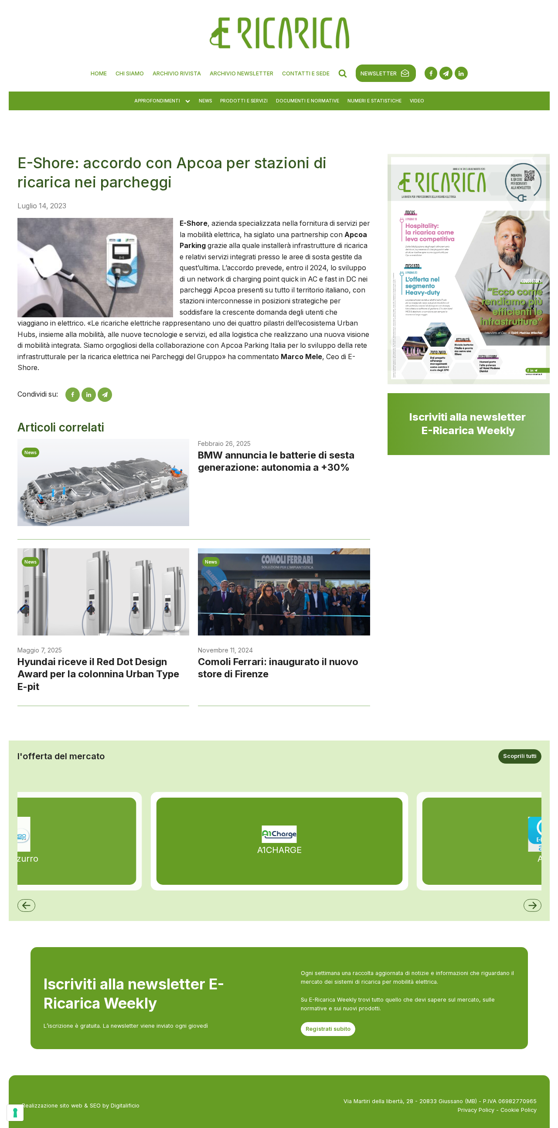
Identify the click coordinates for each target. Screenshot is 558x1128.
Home (99, 73)
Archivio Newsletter (241, 73)
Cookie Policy (518, 1110)
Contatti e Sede (306, 73)
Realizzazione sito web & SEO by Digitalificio (81, 1105)
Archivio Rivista (177, 73)
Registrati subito (328, 1029)
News (205, 100)
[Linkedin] (89, 394)
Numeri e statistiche (374, 100)
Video (417, 100)
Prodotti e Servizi (244, 100)
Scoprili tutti (520, 756)
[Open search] (342, 73)
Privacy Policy (476, 1110)
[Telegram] (105, 394)
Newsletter (379, 73)
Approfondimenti (157, 100)
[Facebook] (72, 394)
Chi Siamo (130, 73)
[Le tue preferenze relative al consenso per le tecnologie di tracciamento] (15, 1112)
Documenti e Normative (307, 100)
